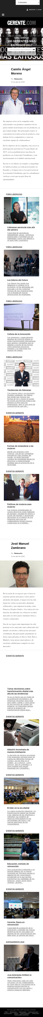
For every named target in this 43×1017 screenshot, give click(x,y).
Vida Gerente (25, 1013)
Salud (16, 1013)
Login (39, 9)
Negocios (13, 1012)
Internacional (33, 1012)
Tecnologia (8, 1013)
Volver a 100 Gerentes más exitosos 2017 (21, 54)
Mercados (22, 1012)
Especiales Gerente (22, 1014)
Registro (32, 9)
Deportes (35, 1013)
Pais (6, 1012)
